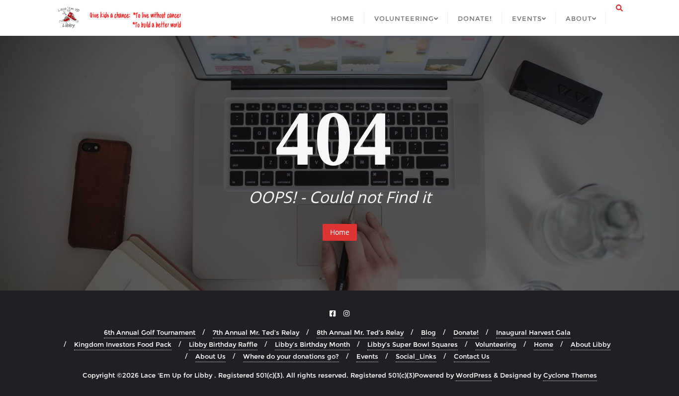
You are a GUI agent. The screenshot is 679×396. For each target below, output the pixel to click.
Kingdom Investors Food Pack (122, 344)
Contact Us (472, 356)
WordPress (474, 375)
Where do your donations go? (291, 356)
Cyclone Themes (570, 375)
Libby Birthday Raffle (223, 344)
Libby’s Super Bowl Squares (412, 344)
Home (339, 232)
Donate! (466, 332)
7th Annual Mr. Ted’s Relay (256, 332)
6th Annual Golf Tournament (149, 332)
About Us (210, 356)
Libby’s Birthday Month (312, 344)
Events (367, 356)
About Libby (590, 344)
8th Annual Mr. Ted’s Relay (360, 332)
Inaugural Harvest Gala (533, 332)
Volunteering (495, 344)
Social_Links (416, 356)
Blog (428, 332)
